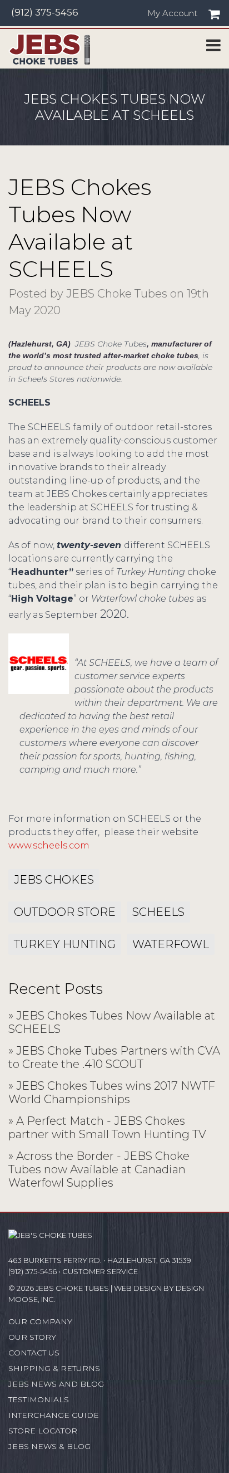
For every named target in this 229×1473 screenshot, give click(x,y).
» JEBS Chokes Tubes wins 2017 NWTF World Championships (111, 1092)
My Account (172, 13)
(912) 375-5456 (44, 12)
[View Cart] (214, 14)
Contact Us (33, 1353)
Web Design (138, 1288)
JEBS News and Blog (56, 1384)
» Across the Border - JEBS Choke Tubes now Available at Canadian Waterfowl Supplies (99, 1169)
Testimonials (38, 1399)
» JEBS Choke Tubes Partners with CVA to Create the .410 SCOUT (114, 1057)
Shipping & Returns (54, 1368)
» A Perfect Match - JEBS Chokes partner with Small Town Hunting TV (107, 1127)
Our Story (32, 1337)
